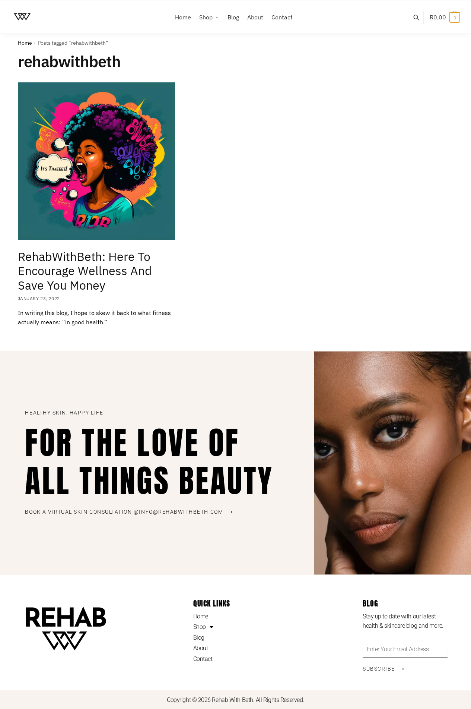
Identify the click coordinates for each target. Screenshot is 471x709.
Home (25, 43)
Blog (198, 637)
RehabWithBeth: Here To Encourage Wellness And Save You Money (85, 271)
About (200, 648)
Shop (199, 626)
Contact (203, 658)
